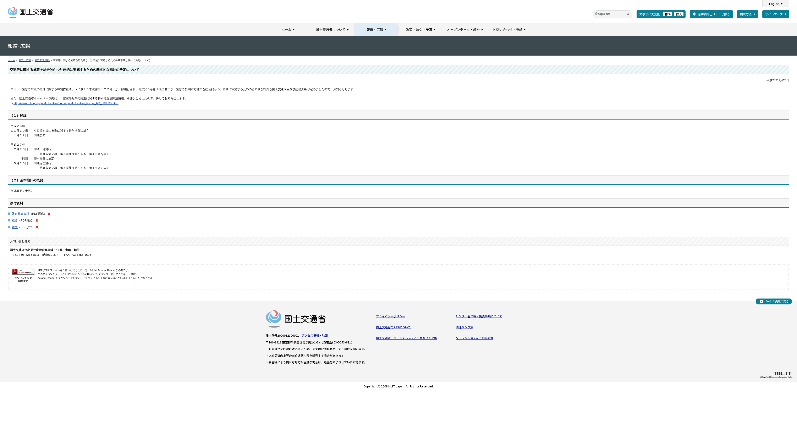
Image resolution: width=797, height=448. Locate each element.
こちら (134, 278)
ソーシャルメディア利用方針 (474, 338)
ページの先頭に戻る (776, 301)
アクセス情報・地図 (315, 335)
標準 (668, 14)
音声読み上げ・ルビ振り (714, 14)
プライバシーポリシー (390, 316)
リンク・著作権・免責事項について (479, 316)
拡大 (679, 14)
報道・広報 (25, 60)
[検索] (628, 14)
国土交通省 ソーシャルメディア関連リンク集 (406, 338)
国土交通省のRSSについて (393, 327)
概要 (15, 220)
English (774, 4)
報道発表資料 (42, 60)
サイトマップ (774, 14)
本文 (15, 227)
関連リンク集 (464, 327)
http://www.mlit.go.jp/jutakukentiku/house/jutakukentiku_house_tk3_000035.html (65, 103)
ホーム (11, 60)
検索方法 (746, 14)
